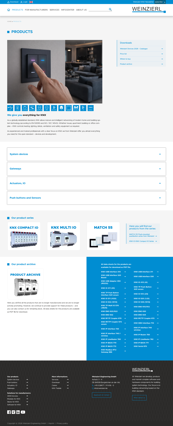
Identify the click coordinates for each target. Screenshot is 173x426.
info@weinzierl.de (101, 388)
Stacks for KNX (13, 402)
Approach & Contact (101, 395)
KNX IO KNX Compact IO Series (141, 241)
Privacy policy (62, 423)
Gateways (11, 388)
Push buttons (12, 382)
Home (9, 21)
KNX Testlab (56, 388)
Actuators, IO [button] (17, 183)
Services (55, 379)
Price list (123, 54)
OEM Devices (12, 396)
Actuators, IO (12, 385)
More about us (139, 398)
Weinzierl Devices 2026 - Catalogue (133, 49)
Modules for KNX (13, 399)
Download (56, 382)
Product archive (126, 64)
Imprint (51, 423)
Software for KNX (14, 405)
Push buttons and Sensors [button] (25, 198)
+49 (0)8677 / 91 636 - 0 (103, 385)
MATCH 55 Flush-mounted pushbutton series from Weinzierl (141, 235)
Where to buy (125, 59)
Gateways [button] (15, 168)
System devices (13, 379)
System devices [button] (19, 154)
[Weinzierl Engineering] (149, 10)
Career (54, 385)
